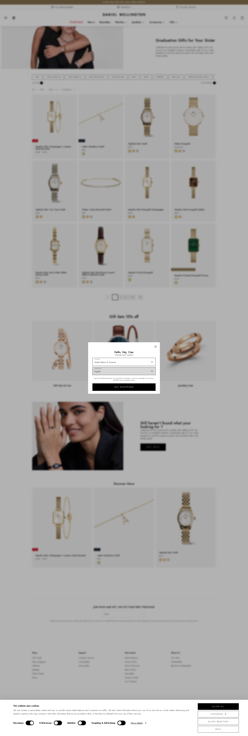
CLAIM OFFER (144, 384)
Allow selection (218, 721)
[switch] (58, 723)
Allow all (218, 706)
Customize (217, 714)
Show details (137, 723)
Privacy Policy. (152, 405)
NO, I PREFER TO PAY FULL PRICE (144, 393)
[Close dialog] (174, 328)
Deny (218, 729)
